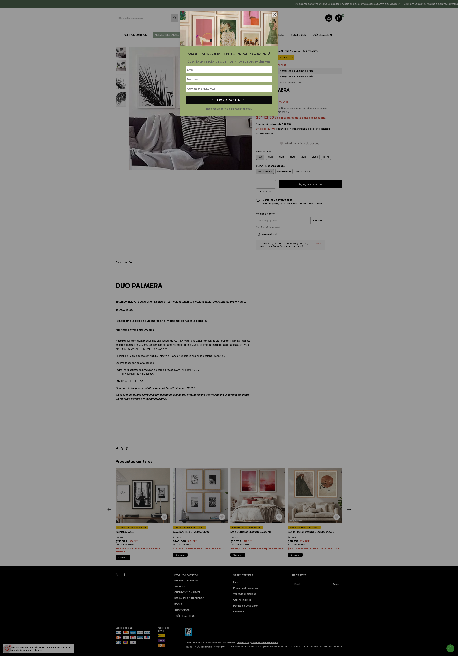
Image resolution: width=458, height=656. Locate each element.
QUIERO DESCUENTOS (229, 100)
